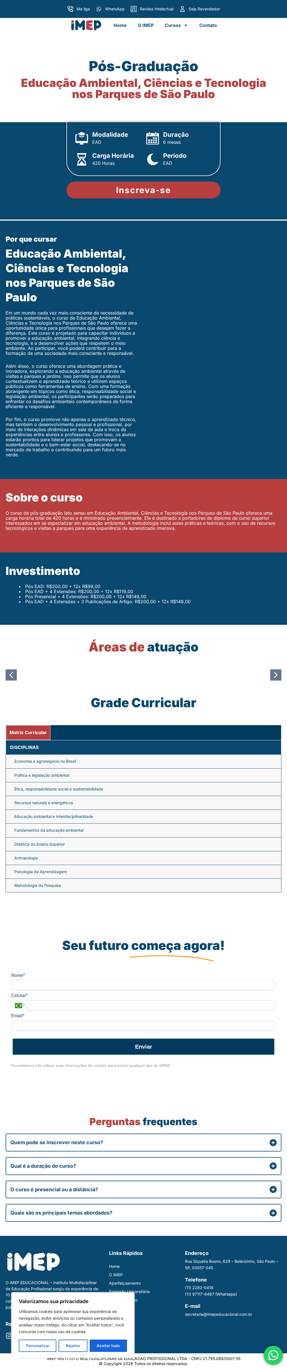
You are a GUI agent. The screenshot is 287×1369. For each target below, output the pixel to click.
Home (120, 25)
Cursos (173, 25)
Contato (208, 25)
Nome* (18, 975)
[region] (73, 1325)
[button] (11, 675)
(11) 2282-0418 (199, 1287)
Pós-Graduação (123, 1300)
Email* (17, 1015)
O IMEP (146, 25)
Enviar (143, 1047)
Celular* (19, 995)
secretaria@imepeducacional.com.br (218, 1314)
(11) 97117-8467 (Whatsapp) (211, 1294)
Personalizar (37, 1345)
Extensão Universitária (129, 1291)
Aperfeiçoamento (125, 1283)
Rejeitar (73, 1345)
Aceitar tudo (108, 1345)
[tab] (28, 732)
